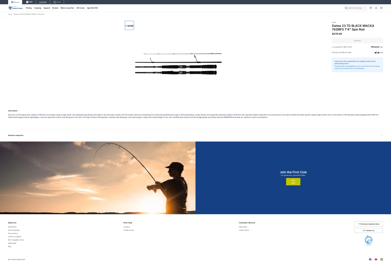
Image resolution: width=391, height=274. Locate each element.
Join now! (293, 181)
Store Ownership (13, 230)
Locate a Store (244, 230)
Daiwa (334, 22)
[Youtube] (376, 259)
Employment (12, 243)
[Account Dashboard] (376, 8)
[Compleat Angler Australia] (15, 8)
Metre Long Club (67, 8)
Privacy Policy (13, 233)
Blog (9, 246)
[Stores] (370, 8)
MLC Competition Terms (16, 240)
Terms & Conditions (14, 237)
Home (10, 14)
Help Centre (243, 227)
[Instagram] (381, 259)
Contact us (370, 230)
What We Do (12, 227)
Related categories (15, 135)
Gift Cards (80, 8)
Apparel (47, 8)
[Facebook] (370, 259)
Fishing (29, 8)
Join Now (127, 227)
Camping (37, 8)
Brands (55, 8)
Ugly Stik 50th (92, 8)
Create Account (129, 230)
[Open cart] (381, 8)
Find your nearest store (370, 224)
